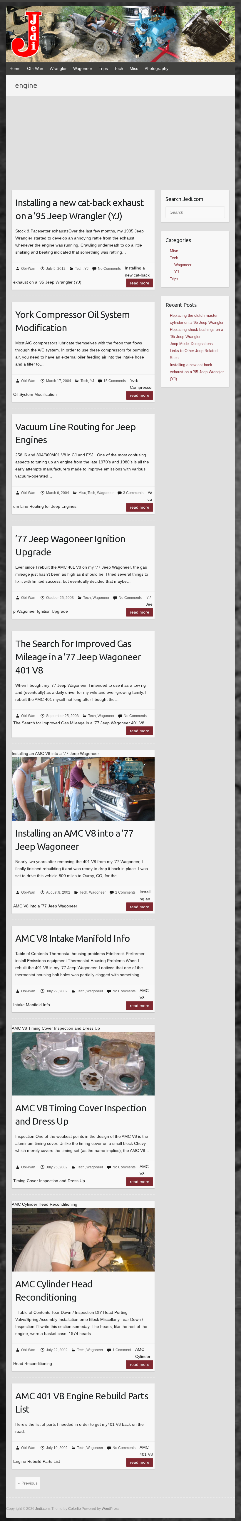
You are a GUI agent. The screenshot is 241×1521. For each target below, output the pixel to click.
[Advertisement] (120, 140)
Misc (134, 68)
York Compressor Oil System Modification (72, 321)
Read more (139, 283)
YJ (86, 269)
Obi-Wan (35, 68)
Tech (118, 68)
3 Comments (133, 493)
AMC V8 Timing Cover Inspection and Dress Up (80, 1114)
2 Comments (125, 892)
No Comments (109, 269)
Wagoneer (82, 68)
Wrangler (58, 68)
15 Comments (114, 381)
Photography (156, 68)
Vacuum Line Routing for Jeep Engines (75, 433)
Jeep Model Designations (191, 343)
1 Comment (122, 1350)
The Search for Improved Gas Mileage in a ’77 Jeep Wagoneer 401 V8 (78, 656)
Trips (103, 68)
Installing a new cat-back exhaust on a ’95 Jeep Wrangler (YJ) (79, 209)
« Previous (28, 1483)
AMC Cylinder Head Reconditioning (54, 1290)
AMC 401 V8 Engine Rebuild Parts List (81, 1402)
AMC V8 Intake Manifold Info (72, 938)
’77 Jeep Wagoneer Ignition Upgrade (70, 545)
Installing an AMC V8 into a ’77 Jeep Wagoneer (74, 840)
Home (15, 68)
